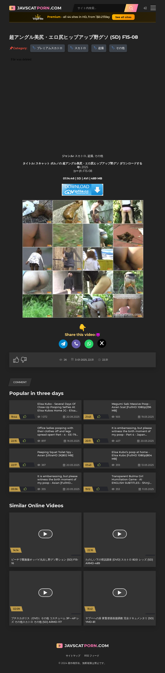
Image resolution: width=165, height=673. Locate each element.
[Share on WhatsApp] (89, 344)
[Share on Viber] (76, 344)
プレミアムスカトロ (49, 48)
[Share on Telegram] (63, 344)
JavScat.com (39, 8)
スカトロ (80, 48)
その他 (120, 48)
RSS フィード (91, 655)
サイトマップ (73, 655)
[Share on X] (101, 343)
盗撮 (101, 48)
